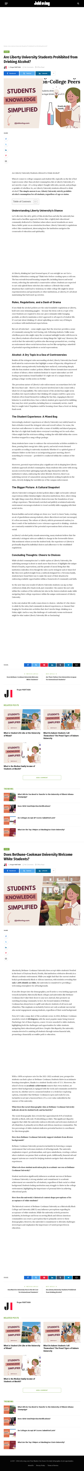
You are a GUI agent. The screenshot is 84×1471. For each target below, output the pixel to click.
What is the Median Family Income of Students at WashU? (19, 767)
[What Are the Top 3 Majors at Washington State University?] (10, 832)
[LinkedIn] (6, 150)
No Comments (29, 67)
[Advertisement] (42, 26)
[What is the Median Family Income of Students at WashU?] (22, 752)
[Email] (6, 161)
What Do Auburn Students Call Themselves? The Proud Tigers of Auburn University (61, 736)
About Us (31, 1465)
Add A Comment (42, 777)
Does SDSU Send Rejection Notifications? (34, 806)
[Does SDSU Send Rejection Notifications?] (10, 809)
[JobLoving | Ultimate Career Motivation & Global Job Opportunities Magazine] (42, 3)
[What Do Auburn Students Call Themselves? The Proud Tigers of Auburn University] (61, 719)
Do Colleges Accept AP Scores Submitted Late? (36, 818)
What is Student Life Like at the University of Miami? (22, 734)
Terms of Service (53, 1465)
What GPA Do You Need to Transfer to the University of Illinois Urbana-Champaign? (46, 795)
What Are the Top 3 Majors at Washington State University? (41, 829)
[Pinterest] (6, 155)
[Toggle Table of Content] (34, 202)
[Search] (78, 3)
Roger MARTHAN (15, 67)
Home (5, 46)
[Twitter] (6, 144)
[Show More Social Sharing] (53, 73)
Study (7, 51)
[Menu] (6, 3)
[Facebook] (6, 139)
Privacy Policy (40, 1465)
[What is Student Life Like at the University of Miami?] (22, 719)
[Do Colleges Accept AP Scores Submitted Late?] (10, 820)
